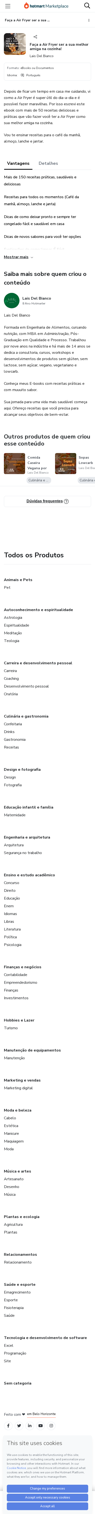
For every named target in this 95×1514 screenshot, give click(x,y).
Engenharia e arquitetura (27, 837)
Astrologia (13, 617)
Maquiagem (14, 1141)
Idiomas (10, 913)
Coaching (11, 678)
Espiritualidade (16, 625)
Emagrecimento (17, 1292)
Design (10, 777)
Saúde (9, 1315)
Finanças (11, 990)
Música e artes (17, 1171)
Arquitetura (14, 845)
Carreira (10, 671)
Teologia (11, 640)
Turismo (11, 1028)
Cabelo (10, 1118)
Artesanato (14, 1179)
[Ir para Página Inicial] (46, 6)
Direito (10, 890)
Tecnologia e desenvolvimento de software (45, 1337)
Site (7, 1361)
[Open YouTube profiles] (40, 1426)
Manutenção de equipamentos (32, 1050)
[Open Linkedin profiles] (29, 1426)
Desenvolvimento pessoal (26, 686)
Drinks (9, 731)
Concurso (11, 883)
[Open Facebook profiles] (8, 1426)
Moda (9, 1149)
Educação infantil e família (28, 807)
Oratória (11, 694)
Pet (7, 587)
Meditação (13, 633)
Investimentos (16, 998)
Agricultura (13, 1224)
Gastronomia (15, 739)
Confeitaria (13, 724)
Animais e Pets (18, 580)
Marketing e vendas (22, 1080)
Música (10, 1194)
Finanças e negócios (22, 967)
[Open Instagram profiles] (51, 1426)
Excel (8, 1345)
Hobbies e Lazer (19, 1020)
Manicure (11, 1133)
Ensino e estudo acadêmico (29, 875)
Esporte (11, 1300)
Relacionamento (18, 1262)
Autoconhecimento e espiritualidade (38, 610)
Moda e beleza (17, 1110)
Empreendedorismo (20, 982)
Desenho (11, 1186)
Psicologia (12, 944)
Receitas (11, 747)
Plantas (10, 1232)
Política (10, 937)
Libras (9, 921)
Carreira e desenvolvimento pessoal (38, 663)
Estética (11, 1125)
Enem (9, 906)
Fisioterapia (14, 1307)
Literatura (12, 929)
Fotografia (13, 785)
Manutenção (14, 1058)
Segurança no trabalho (23, 852)
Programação (15, 1353)
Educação (12, 898)
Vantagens (18, 163)
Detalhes (48, 163)
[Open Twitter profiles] (19, 1426)
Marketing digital (18, 1088)
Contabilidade (15, 974)
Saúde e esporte (20, 1284)
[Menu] (8, 6)
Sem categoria (17, 1383)
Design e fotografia (22, 769)
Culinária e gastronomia (26, 716)
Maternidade (15, 815)
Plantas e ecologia (21, 1216)
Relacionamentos (20, 1254)
